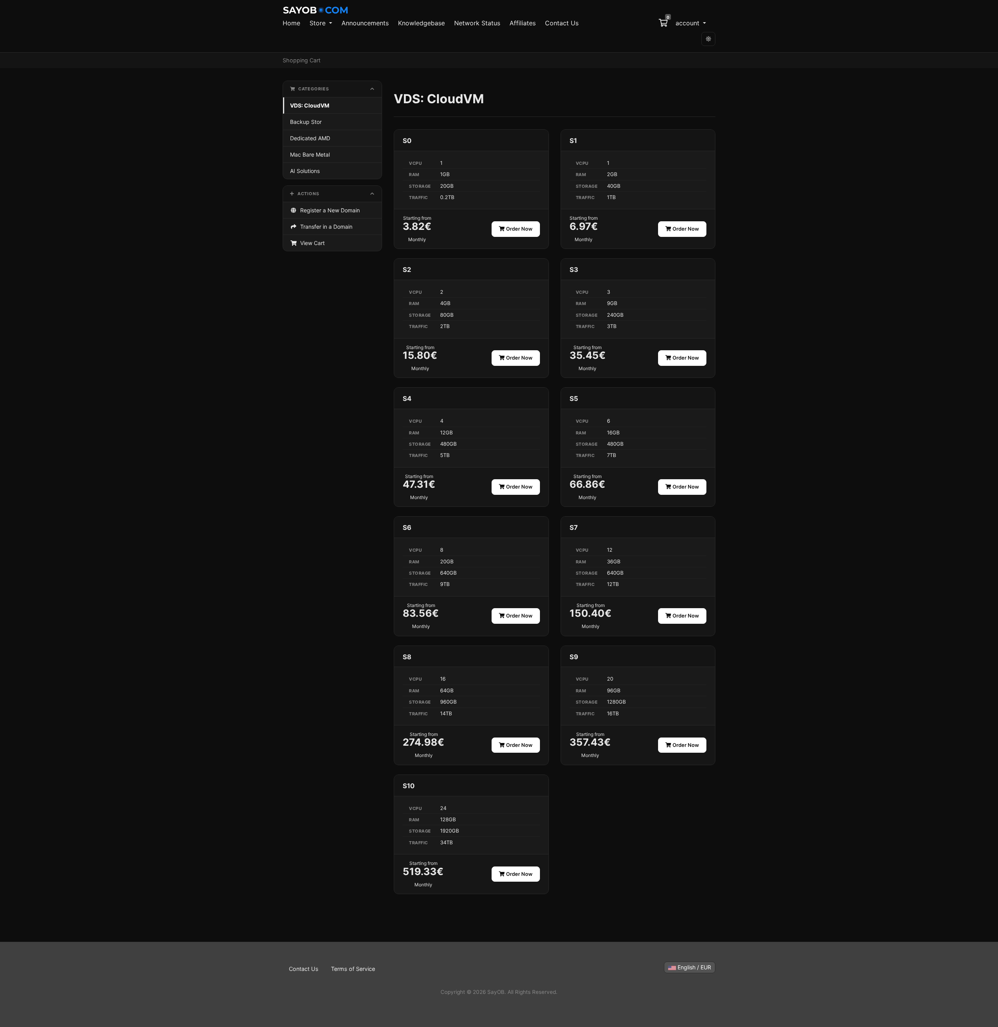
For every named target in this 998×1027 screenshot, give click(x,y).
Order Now (519, 229)
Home (291, 23)
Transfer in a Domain (324, 226)
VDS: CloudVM (309, 105)
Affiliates (523, 23)
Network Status (477, 23)
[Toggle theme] (708, 39)
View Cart (311, 243)
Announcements (365, 23)
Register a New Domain (328, 210)
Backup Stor (306, 121)
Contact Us (562, 23)
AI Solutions (305, 171)
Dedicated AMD (310, 138)
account (688, 23)
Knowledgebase (421, 23)
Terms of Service (353, 968)
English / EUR (693, 967)
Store (318, 23)
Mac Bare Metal (310, 154)
